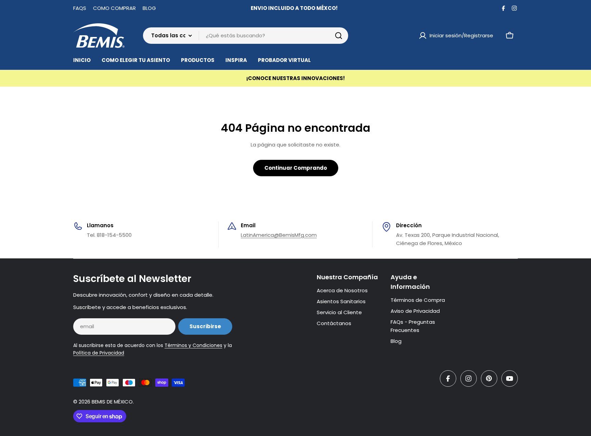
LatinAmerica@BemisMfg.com (279, 235)
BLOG (149, 8)
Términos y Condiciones (193, 345)
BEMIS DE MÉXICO (112, 401)
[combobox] (245, 35)
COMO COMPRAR (114, 8)
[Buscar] (338, 35)
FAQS (79, 8)
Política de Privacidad (98, 352)
